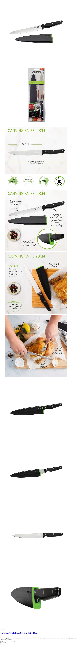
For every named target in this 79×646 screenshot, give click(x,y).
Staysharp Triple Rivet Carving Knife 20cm (18, 633)
